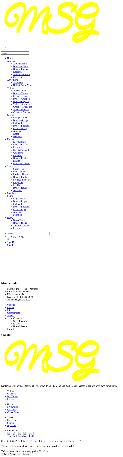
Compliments (13, 313)
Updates (11, 304)
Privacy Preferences (11, 454)
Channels (17, 318)
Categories (12, 420)
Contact (71, 441)
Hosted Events (20, 326)
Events (16, 323)
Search (10, 422)
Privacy (24, 441)
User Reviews (20, 321)
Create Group (13, 412)
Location (11, 409)
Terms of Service (40, 441)
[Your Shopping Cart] (8, 239)
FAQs (81, 441)
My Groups (12, 407)
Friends (10, 307)
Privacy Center (58, 441)
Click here (43, 451)
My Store (11, 425)
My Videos (12, 396)
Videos (10, 315)
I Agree (26, 454)
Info (9, 310)
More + (10, 329)
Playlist (10, 399)
